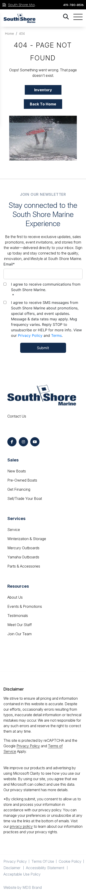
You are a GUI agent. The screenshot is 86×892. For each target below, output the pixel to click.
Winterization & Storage (26, 538)
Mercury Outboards (23, 548)
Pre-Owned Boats (22, 480)
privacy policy (21, 826)
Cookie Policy (70, 861)
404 (22, 33)
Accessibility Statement (45, 867)
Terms (56, 335)
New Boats (16, 471)
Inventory (43, 90)
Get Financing (18, 489)
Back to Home (43, 104)
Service (13, 529)
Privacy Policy (30, 335)
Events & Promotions (24, 606)
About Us (15, 597)
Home (9, 33)
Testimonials (17, 615)
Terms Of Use (42, 861)
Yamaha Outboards (23, 557)
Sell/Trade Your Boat (24, 498)
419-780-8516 (73, 4)
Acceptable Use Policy (22, 874)
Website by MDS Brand (22, 887)
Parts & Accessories (23, 566)
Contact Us (16, 416)
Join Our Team (19, 634)
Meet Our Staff (19, 624)
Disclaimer (12, 867)
